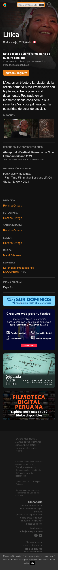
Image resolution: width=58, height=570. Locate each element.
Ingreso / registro (16, 73)
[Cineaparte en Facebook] (36, 535)
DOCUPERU (11, 271)
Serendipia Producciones (18, 267)
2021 (21, 42)
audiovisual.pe (24, 464)
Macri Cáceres (12, 255)
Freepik (36, 481)
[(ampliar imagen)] (21, 128)
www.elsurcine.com (33, 551)
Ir (41, 5)
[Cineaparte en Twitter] (40, 535)
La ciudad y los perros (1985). (26, 449)
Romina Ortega (12, 205)
